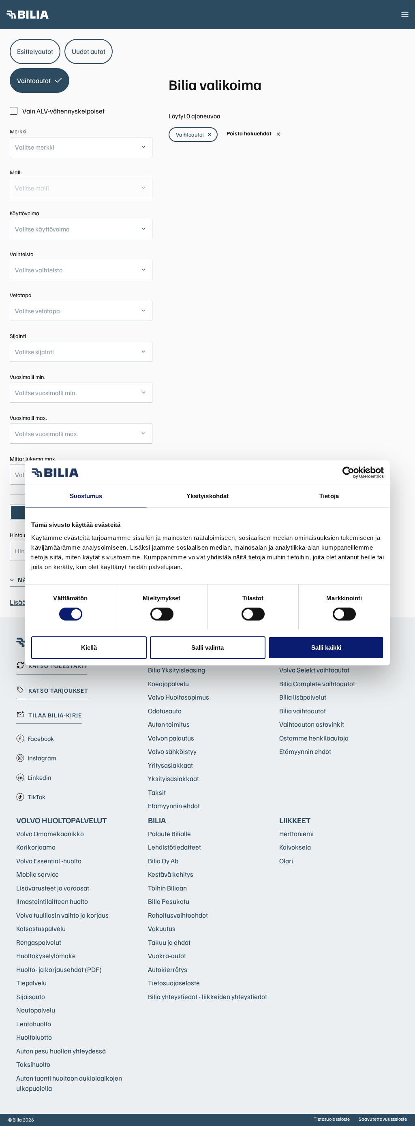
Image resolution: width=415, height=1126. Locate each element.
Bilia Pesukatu (168, 901)
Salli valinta (207, 647)
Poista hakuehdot (254, 133)
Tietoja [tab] (329, 495)
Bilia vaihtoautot (302, 710)
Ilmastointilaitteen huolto (52, 901)
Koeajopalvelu (168, 683)
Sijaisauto (30, 996)
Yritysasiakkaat (170, 765)
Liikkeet (295, 820)
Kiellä (89, 647)
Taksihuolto (33, 1064)
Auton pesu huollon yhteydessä (61, 1051)
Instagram (42, 758)
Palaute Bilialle (169, 833)
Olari (286, 860)
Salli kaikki (326, 647)
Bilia (157, 820)
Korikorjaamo (36, 847)
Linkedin (39, 777)
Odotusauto (165, 710)
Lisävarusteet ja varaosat (52, 888)
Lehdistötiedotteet (174, 847)
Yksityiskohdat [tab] (207, 495)
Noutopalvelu (35, 1010)
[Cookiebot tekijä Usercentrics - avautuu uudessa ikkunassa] (348, 473)
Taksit (157, 792)
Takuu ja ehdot (169, 942)
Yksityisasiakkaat (173, 778)
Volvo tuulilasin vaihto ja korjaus (62, 915)
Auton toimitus (169, 724)
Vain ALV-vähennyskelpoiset (63, 111)
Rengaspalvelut (38, 942)
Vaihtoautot (194, 134)
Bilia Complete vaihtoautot (317, 683)
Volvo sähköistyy (172, 751)
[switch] (161, 614)
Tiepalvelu (31, 982)
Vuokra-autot (167, 955)
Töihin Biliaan (167, 888)
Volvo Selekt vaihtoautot (314, 670)
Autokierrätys (167, 969)
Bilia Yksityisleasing (176, 670)
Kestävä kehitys (170, 874)
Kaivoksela (295, 847)
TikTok (36, 797)
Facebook (41, 738)
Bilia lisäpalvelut (302, 697)
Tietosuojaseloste (174, 982)
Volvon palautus (171, 738)
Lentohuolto (33, 1023)
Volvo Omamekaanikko (50, 833)
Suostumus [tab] (86, 495)
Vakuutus (161, 928)
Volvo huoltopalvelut (61, 820)
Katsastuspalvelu (41, 928)
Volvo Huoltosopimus (178, 697)
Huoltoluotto (34, 1037)
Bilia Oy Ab (163, 860)
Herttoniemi (296, 833)
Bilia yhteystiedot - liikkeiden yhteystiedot (207, 996)
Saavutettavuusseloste (383, 1119)
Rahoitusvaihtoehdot (178, 915)
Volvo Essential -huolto (48, 860)
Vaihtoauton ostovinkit (311, 724)
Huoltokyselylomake (46, 955)
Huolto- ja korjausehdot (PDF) (59, 969)
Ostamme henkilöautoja (314, 738)
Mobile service (37, 874)
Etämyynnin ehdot (174, 805)
